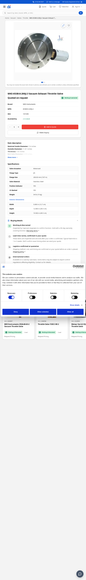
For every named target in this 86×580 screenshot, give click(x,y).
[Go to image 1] (42, 82)
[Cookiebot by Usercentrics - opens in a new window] (74, 266)
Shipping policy (18, 252)
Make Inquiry (44, 132)
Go (81, 13)
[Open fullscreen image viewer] (43, 51)
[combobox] (43, 13)
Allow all (70, 312)
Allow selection (43, 312)
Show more (12, 157)
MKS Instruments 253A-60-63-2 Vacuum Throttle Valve (16, 325)
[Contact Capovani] (79, 573)
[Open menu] (4, 7)
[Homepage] (9, 7)
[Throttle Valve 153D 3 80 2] (52, 318)
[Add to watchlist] (68, 25)
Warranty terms (32, 231)
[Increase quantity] (18, 127)
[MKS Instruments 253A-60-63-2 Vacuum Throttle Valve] (18, 318)
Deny (16, 312)
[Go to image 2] (44, 82)
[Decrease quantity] (10, 127)
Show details (74, 305)
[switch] (32, 297)
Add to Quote (51, 127)
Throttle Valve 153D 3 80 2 (48, 324)
